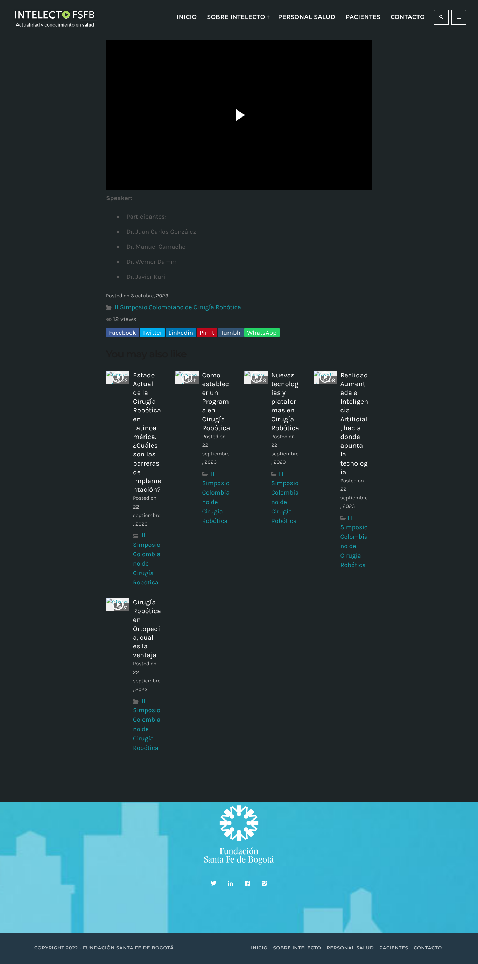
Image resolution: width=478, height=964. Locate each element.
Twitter (152, 332)
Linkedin (180, 332)
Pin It (206, 332)
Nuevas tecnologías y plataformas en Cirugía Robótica (285, 401)
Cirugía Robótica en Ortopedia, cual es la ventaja (147, 628)
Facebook (122, 332)
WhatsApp (261, 332)
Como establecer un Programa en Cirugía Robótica (216, 401)
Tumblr (230, 332)
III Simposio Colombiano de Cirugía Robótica (177, 307)
